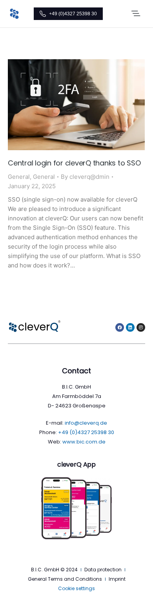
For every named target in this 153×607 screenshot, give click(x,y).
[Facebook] (119, 327)
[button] (135, 13)
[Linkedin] (130, 327)
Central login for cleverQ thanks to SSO (74, 163)
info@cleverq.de (86, 423)
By (85, 176)
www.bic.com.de (84, 441)
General (19, 176)
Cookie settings (76, 588)
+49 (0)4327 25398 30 (73, 13)
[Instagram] (141, 327)
